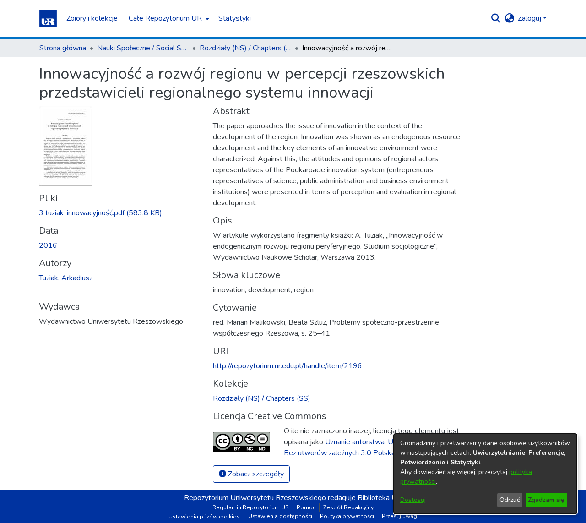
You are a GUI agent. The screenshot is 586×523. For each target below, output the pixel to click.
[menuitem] (168, 18)
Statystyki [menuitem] (234, 18)
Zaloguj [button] (530, 18)
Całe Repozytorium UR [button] (165, 18)
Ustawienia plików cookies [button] (204, 516)
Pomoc (306, 507)
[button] (48, 18)
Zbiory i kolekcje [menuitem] (92, 18)
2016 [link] (48, 245)
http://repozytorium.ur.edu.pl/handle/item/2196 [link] (287, 366)
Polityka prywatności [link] (347, 516)
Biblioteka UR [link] (380, 498)
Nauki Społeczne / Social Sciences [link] (143, 48)
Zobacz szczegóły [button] (255, 474)
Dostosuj (413, 500)
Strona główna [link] (62, 48)
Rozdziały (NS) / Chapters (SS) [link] (245, 48)
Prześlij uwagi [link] (400, 516)
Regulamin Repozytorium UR (250, 507)
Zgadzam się (546, 500)
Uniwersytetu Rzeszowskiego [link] (278, 498)
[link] (100, 213)
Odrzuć (509, 500)
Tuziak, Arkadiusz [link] (65, 278)
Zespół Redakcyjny (348, 507)
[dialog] (485, 474)
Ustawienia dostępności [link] (280, 516)
